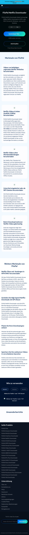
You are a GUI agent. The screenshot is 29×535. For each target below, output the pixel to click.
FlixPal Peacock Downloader (9, 475)
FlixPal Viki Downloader (8, 477)
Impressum (4, 492)
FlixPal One (4, 428)
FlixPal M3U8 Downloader (8, 441)
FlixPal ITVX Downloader (8, 455)
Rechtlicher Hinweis (6, 494)
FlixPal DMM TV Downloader (9, 460)
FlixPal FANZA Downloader (9, 433)
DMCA (3, 497)
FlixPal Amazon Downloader (9, 431)
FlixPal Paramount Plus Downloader (11, 472)
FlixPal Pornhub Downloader (9, 467)
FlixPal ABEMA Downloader (9, 453)
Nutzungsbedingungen (7, 499)
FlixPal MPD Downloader (8, 443)
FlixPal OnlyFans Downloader (9, 436)
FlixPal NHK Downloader (8, 470)
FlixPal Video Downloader (8, 448)
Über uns (4, 484)
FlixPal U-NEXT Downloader (9, 450)
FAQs (3, 489)
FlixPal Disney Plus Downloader (10, 445)
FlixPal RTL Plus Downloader (9, 458)
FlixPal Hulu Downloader (8, 462)
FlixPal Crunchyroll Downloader (10, 465)
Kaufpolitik (4, 506)
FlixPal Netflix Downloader (9, 438)
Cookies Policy (5, 501)
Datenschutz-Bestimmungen (9, 504)
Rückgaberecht (5, 509)
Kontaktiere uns (5, 487)
